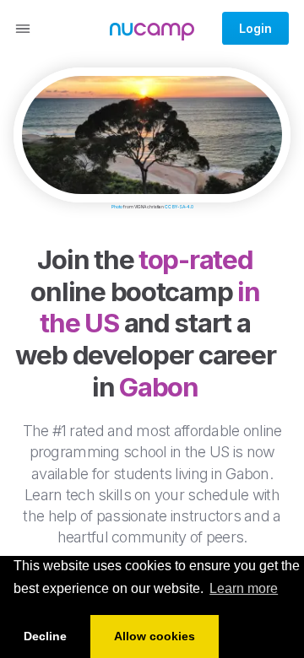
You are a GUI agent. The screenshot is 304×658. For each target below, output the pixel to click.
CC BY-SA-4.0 (179, 206)
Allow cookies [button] (154, 636)
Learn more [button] (243, 588)
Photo (116, 206)
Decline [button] (45, 636)
